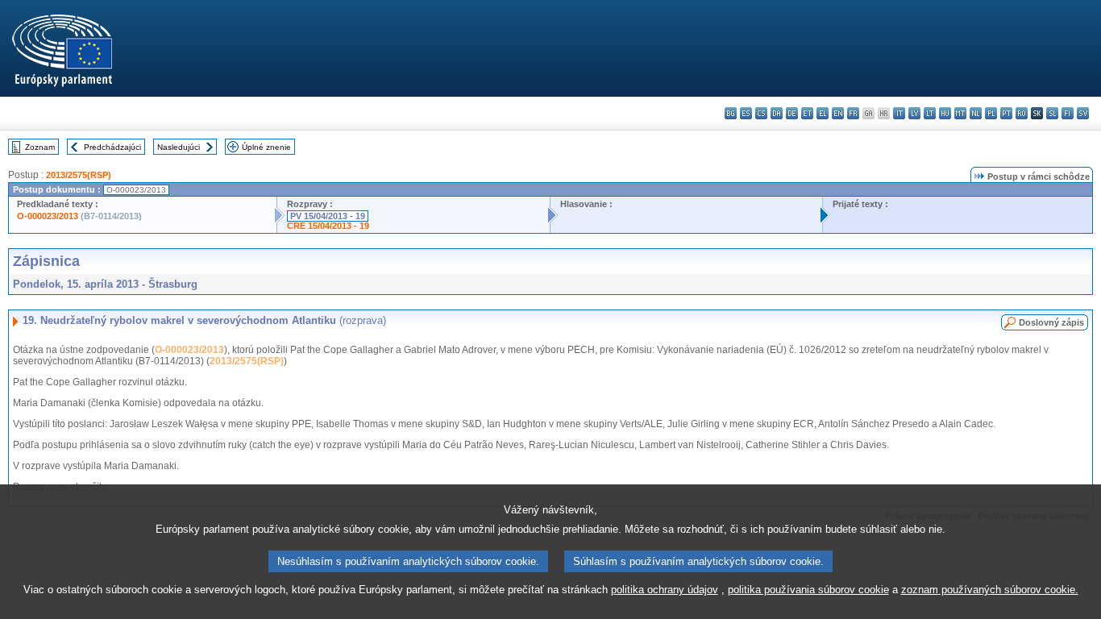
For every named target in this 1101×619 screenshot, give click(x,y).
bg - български (731, 113)
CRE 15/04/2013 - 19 (328, 226)
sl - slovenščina (1052, 113)
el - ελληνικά (822, 113)
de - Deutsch (792, 113)
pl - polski (991, 113)
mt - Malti (960, 113)
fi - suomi (1068, 113)
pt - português (1006, 113)
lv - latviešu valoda (914, 113)
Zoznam (40, 147)
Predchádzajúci (112, 147)
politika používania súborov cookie (808, 590)
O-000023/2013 (47, 216)
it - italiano (899, 113)
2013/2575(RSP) (78, 175)
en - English (838, 113)
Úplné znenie (266, 147)
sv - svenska (1083, 113)
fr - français (853, 113)
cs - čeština (761, 113)
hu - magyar (945, 113)
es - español (746, 113)
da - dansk (777, 113)
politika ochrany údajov (664, 590)
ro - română (1022, 113)
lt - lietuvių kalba (930, 113)
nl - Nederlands (976, 113)
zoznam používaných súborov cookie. (989, 590)
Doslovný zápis (1051, 322)
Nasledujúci (178, 147)
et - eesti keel (807, 113)
